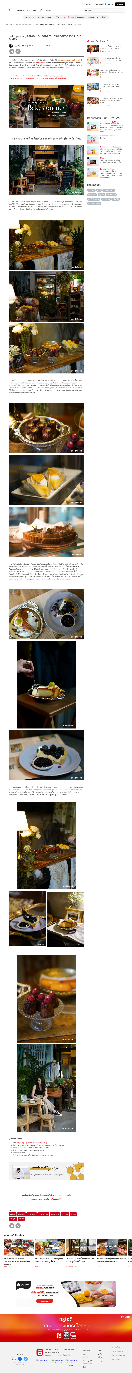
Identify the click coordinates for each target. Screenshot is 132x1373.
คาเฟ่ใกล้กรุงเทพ (93, 199)
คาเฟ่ (99, 190)
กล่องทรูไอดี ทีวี (101, 4)
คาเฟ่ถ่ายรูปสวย (108, 190)
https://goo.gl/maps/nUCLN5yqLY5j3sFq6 (32, 1143)
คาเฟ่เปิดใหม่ (40, 63)
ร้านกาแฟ (102, 63)
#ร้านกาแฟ (65, 1214)
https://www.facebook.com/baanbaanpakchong (36, 1155)
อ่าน (28, 10)
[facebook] (20, 1359)
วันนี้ (8, 10)
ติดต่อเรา (114, 1363)
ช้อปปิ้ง (85, 1357)
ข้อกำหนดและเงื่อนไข (117, 1351)
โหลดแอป (88, 4)
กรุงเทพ (101, 195)
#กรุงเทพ (12, 1214)
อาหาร (16, 24)
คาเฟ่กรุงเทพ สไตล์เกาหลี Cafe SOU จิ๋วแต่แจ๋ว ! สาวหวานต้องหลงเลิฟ (38, 76)
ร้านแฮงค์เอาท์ (69, 1267)
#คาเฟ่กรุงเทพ (32, 1214)
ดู (13, 10)
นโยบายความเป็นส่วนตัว (118, 1355)
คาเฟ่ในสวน (106, 199)
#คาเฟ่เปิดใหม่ (55, 1214)
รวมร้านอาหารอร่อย (44, 17)
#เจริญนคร (13, 1219)
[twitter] (26, 1359)
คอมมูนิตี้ (101, 1360)
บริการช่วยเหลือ (115, 1359)
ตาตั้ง (41, 10)
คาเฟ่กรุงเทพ (111, 195)
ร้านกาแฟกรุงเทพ (94, 203)
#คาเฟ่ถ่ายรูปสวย (43, 1214)
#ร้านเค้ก (73, 1214)
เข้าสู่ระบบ (120, 4)
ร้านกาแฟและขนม (68, 17)
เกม (34, 10)
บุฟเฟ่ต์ (56, 17)
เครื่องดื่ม (116, 199)
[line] (14, 1359)
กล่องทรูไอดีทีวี (88, 1360)
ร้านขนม (35, 24)
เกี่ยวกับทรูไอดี (115, 1347)
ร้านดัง (6, 1267)
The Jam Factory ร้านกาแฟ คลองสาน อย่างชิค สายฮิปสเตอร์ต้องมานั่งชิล (39, 78)
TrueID (13, 4)
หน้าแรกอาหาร (30, 17)
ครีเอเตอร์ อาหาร (93, 17)
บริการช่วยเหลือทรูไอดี (89, 1365)
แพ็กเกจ (100, 1357)
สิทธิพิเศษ (20, 10)
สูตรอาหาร (80, 17)
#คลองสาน (21, 1214)
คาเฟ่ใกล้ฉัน (92, 195)
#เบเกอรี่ (21, 1219)
